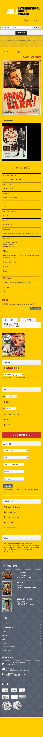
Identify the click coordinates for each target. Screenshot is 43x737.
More (30, 578)
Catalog (7, 41)
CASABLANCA (21, 573)
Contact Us (10, 522)
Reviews (9, 420)
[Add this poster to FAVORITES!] (29, 167)
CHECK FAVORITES (21, 435)
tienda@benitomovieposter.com (17, 670)
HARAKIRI (20, 582)
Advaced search (7, 628)
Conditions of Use (12, 517)
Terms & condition (8, 647)
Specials (5, 624)
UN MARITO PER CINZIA (25, 599)
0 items (8, 402)
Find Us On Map (11, 665)
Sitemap (5, 643)
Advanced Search (12, 414)
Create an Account (13, 425)
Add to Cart (35, 308)
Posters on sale (12, 528)
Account (4, 635)
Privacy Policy (6, 651)
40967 (35, 41)
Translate (21, 378)
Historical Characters (21, 41)
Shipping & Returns (13, 507)
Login (3, 639)
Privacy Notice (10, 512)
